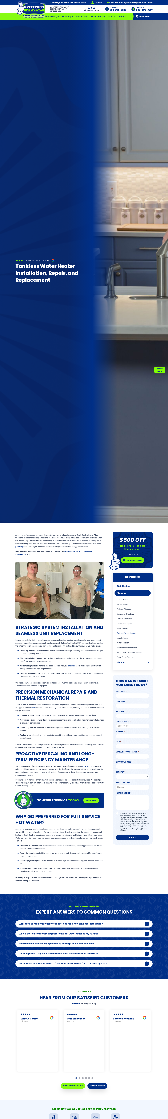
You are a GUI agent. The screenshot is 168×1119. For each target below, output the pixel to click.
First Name (120, 691)
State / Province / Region (126, 752)
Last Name (120, 701)
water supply (87, 766)
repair (33, 707)
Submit (132, 837)
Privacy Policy (136, 829)
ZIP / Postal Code (123, 762)
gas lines (71, 666)
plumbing (19, 547)
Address (119, 732)
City (118, 742)
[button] (130, 16)
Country (120, 772)
